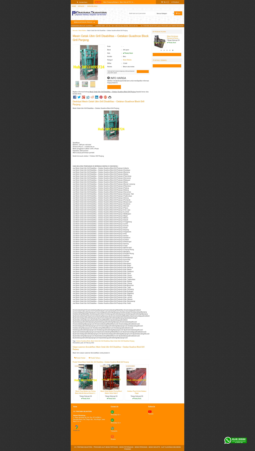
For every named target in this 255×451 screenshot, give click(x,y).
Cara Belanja (92, 6)
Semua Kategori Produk (83, 22)
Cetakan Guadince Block (83, 341)
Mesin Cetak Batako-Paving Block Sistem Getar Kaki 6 (111, 392)
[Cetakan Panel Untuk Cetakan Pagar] (137, 377)
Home (74, 6)
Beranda (75, 30)
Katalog (81, 6)
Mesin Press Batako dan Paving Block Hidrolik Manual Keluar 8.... (85, 392)
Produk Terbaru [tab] (95, 358)
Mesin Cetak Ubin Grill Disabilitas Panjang (122, 341)
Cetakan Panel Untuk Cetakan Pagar (136, 392)
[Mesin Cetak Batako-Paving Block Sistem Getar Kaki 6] (111, 377)
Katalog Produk (168, 55)
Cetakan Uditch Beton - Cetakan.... (173, 37)
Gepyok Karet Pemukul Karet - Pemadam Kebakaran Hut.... (120, 2)
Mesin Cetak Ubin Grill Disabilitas (100, 341)
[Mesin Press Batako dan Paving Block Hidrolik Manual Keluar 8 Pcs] (85, 377)
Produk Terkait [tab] (80, 358)
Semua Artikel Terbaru (168, 66)
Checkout (176, 2)
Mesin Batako (82, 30)
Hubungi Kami (114, 87)
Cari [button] (178, 13)
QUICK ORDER (143, 71)
